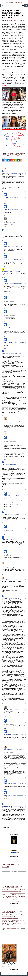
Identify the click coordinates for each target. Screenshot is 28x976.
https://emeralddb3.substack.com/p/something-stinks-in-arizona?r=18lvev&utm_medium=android (14, 586)
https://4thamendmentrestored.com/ (14, 404)
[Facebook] (3, 160)
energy (18, 154)
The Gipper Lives (6, 889)
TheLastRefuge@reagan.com (16, 2)
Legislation (22, 154)
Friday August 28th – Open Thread (10, 918)
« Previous (6, 827)
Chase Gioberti (12, 199)
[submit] (23, 5)
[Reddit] (13, 160)
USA (18, 155)
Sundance (13, 20)
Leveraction (12, 330)
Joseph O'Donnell (13, 441)
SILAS (11, 555)
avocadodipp (12, 285)
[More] (21, 160)
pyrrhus (11, 211)
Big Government (10, 153)
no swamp (12, 301)
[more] (21, 160)
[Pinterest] (11, 160)
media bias (4, 155)
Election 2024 (13, 154)
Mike (11, 497)
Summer (11, 711)
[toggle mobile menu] (26, 5)
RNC (8, 155)
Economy (7, 154)
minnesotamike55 (13, 785)
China (3, 154)
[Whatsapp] (16, 160)
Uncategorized (13, 155)
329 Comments (20, 20)
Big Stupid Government (20, 153)
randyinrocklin (7, 221)
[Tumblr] (18, 160)
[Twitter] (6, 160)
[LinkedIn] (8, 160)
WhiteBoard (12, 262)
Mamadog (6, 709)
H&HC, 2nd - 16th (13, 248)
